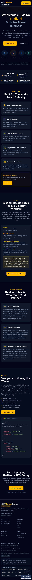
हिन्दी (7, 563)
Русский (20, 562)
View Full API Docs (8, 412)
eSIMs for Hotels (5, 523)
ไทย (6, 560)
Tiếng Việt (11, 563)
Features (19, 521)
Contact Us (4, 535)
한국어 (7, 562)
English (3, 560)
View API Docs (23, 43)
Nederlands (18, 560)
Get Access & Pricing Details (16, 274)
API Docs (19, 528)
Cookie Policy (20, 537)
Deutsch (10, 560)
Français (24, 560)
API (18, 526)
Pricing (19, 523)
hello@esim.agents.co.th (8, 513)
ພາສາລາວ (16, 563)
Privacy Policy (20, 535)
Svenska (3, 562)
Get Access (26, 3)
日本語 (11, 562)
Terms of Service (21, 533)
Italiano (24, 562)
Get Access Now (16, 488)
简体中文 (15, 562)
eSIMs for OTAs (5, 521)
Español (3, 563)
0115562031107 (15, 547)
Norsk (14, 560)
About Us (3, 533)
